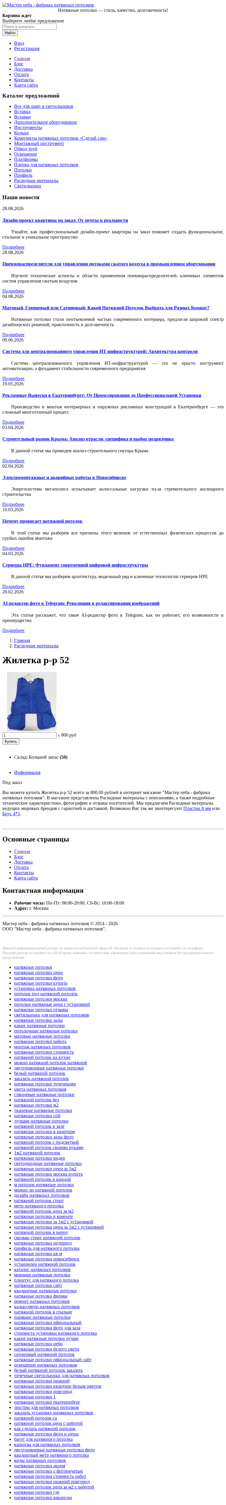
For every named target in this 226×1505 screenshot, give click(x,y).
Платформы (26, 159)
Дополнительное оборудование (45, 122)
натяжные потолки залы (38, 1020)
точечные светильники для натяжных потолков (61, 1375)
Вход (19, 43)
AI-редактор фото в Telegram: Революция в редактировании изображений (80, 603)
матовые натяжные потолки (42, 1036)
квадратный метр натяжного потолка (51, 1455)
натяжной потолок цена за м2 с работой (54, 1486)
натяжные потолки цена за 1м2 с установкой (59, 1227)
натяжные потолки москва (40, 998)
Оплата (21, 74)
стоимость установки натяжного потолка (55, 1333)
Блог (19, 63)
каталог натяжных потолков (42, 1269)
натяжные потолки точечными (45, 1083)
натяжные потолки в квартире (44, 1131)
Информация (27, 772)
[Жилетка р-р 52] (31, 729)
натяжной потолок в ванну (41, 1232)
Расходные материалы (36, 180)
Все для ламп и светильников (43, 106)
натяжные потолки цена (38, 972)
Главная (22, 58)
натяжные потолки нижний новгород (52, 1481)
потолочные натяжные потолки (46, 1030)
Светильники (27, 185)
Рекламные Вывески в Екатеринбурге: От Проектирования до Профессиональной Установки (101, 395)
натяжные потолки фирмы (40, 1295)
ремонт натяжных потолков (42, 1301)
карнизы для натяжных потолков (47, 1444)
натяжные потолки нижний (42, 1380)
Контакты (24, 79)
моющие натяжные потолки (42, 1274)
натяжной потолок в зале (39, 1126)
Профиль (23, 175)
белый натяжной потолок (39, 1073)
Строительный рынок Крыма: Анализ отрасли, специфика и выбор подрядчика (88, 438)
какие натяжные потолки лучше (46, 1338)
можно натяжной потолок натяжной (50, 1062)
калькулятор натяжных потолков (47, 1306)
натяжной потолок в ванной (42, 1179)
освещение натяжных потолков (45, 1364)
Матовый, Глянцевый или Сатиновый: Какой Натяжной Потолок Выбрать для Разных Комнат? (106, 307)
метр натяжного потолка (39, 1205)
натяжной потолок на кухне (42, 1057)
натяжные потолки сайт (38, 1285)
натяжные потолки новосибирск (46, 1258)
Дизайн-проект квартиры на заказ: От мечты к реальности (65, 220)
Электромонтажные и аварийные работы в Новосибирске (64, 477)
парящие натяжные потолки (42, 1317)
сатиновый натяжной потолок (44, 1354)
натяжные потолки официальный (48, 1322)
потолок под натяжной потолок (46, 993)
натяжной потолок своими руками (49, 1147)
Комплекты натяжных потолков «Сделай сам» (60, 138)
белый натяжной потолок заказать (48, 1370)
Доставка (23, 69)
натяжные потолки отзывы (41, 1009)
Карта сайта (26, 85)
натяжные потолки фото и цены (46, 1433)
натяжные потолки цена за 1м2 (45, 1168)
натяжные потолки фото (38, 977)
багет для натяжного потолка (43, 1439)
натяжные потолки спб (37, 1115)
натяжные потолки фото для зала (47, 1327)
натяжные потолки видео (39, 1158)
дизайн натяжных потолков (41, 1195)
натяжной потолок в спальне (43, 1311)
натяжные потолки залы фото (44, 1136)
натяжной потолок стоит (39, 1200)
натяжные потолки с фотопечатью (48, 1470)
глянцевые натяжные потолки (44, 1094)
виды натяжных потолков (40, 1460)
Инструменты (28, 127)
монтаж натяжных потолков (42, 1046)
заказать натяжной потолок (41, 1078)
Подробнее (13, 247)
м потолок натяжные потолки (44, 1184)
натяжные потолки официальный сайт (53, 1359)
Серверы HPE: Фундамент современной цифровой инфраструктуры (75, 564)
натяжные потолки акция (39, 1465)
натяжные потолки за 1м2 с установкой (53, 1221)
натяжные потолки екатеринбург (47, 1402)
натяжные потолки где (36, 1492)
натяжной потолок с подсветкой (46, 1142)
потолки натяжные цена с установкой (52, 1004)
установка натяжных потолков (45, 988)
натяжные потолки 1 (35, 1396)
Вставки (22, 116)
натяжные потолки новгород (43, 1391)
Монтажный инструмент (39, 143)
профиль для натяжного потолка (46, 1248)
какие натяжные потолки (39, 1025)
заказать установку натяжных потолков (53, 1412)
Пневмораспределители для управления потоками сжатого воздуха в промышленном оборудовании (108, 263)
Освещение (25, 153)
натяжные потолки (33, 967)
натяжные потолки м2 (36, 1105)
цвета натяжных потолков (40, 1089)
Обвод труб (25, 148)
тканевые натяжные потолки (43, 1110)
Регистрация (26, 48)
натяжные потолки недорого (43, 1242)
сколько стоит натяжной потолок (47, 1237)
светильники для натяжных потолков (51, 1014)
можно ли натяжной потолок (43, 1189)
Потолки (23, 169)
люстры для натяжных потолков (46, 1407)
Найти (10, 33)
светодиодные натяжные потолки (48, 1163)
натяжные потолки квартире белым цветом (57, 1386)
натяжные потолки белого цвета (46, 1348)
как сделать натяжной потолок (45, 1428)
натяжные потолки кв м (38, 1253)
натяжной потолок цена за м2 (44, 1211)
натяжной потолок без (36, 1099)
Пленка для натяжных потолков (46, 164)
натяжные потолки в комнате (43, 1216)
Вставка (22, 111)
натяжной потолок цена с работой (48, 1423)
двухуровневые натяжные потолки (49, 1067)
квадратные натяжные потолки (45, 1290)
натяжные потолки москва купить (48, 1173)
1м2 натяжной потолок (37, 1152)
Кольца (21, 132)
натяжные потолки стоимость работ (50, 1476)
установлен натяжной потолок (45, 1264)
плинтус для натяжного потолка (46, 1280)
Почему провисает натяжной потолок (42, 521)
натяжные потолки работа (40, 1041)
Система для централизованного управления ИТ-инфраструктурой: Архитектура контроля (100, 351)
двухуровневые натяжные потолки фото (54, 1449)
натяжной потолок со (35, 1417)
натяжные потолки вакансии (43, 1497)
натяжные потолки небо (38, 1343)
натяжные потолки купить (40, 983)
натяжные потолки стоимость (44, 1052)
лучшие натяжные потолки (41, 1120)
